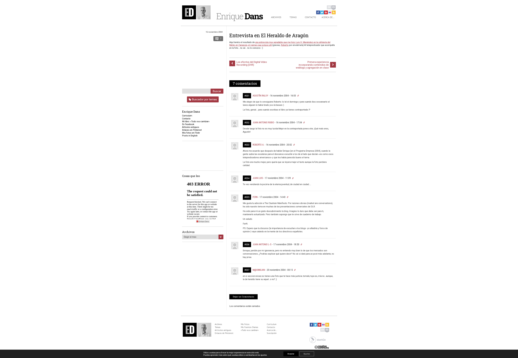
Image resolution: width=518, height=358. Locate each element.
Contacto (310, 17)
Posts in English (189, 135)
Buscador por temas (204, 99)
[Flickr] (330, 12)
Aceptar (290, 354)
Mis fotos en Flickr (191, 133)
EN (329, 7)
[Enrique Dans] (197, 12)
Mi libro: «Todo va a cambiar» (195, 121)
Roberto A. (258, 144)
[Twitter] (322, 12)
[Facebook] (318, 12)
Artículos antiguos (190, 127)
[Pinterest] (326, 12)
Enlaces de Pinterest (224, 333)
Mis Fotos (245, 324)
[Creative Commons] (321, 346)
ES (333, 7)
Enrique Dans (204, 221)
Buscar (217, 91)
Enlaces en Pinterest (192, 130)
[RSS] (334, 12)
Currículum (271, 324)
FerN (255, 197)
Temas (293, 17)
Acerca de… (328, 17)
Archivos (276, 17)
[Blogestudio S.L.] (317, 339)
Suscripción (272, 333)
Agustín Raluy (260, 95)
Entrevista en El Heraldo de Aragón (269, 35)
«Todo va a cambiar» (249, 330)
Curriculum (187, 115)
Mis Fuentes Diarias (249, 327)
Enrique (239, 16)
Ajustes (307, 354)
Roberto (284, 45)
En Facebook (188, 124)
